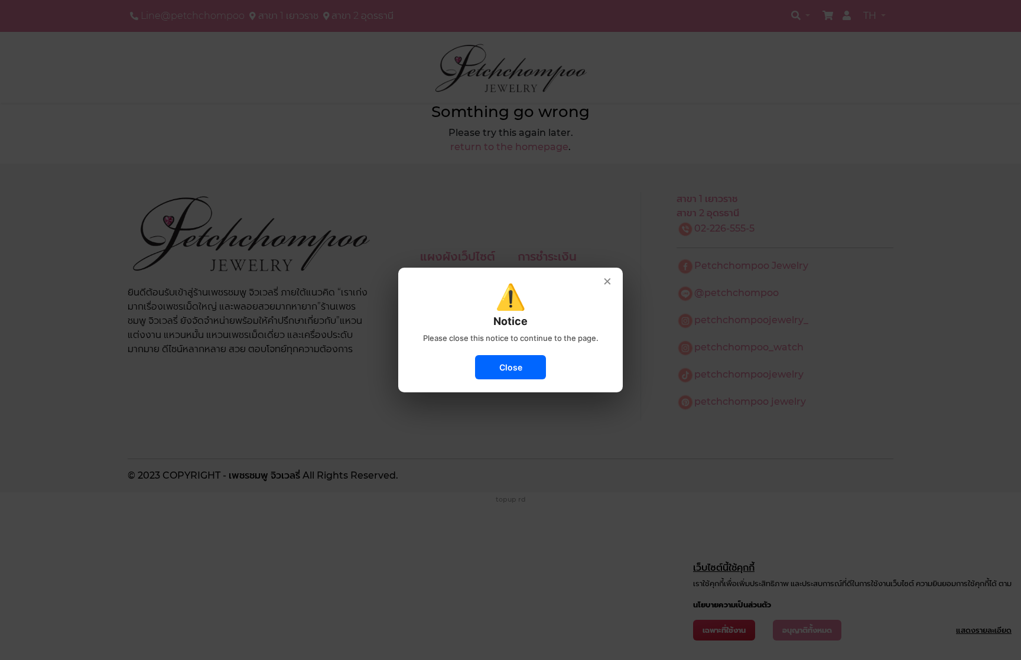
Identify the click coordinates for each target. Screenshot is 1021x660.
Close (510, 367)
